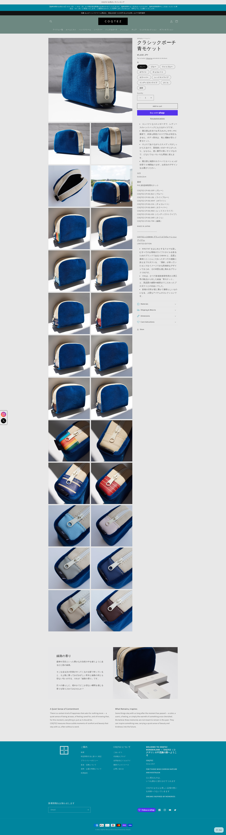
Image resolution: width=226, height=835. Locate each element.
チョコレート (158, 72)
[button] (50, 21)
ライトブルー (167, 67)
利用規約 (84, 773)
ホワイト (143, 72)
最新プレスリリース (121, 765)
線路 (141, 88)
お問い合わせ (118, 769)
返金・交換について (88, 765)
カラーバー (144, 77)
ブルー (153, 67)
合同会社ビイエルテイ (122, 760)
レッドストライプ (161, 77)
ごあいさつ (117, 752)
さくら (166, 83)
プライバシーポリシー (89, 760)
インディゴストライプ (148, 83)
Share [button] (142, 329)
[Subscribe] (88, 810)
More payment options (157, 118)
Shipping (149, 58)
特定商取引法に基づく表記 (91, 756)
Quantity (140, 93)
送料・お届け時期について (91, 769)
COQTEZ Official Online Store (109, 829)
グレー (142, 67)
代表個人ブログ (119, 756)
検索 (82, 752)
